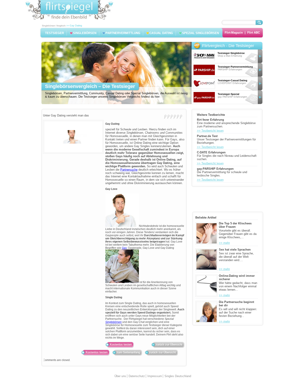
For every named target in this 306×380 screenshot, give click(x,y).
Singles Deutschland (177, 376)
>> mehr (224, 243)
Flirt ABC (253, 32)
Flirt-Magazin (234, 32)
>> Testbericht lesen (210, 130)
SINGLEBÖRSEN (84, 33)
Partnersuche (129, 169)
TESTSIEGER (54, 33)
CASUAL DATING (161, 33)
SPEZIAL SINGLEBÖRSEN (200, 33)
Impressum (154, 376)
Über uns (120, 376)
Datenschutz (137, 376)
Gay (124, 247)
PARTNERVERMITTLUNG (123, 33)
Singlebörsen (113, 322)
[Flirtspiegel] (69, 19)
